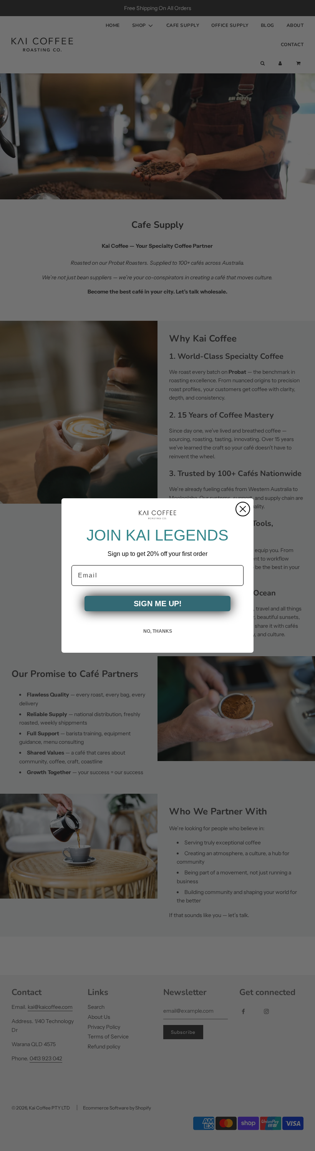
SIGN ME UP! (158, 603)
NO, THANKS (157, 631)
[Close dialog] (243, 509)
